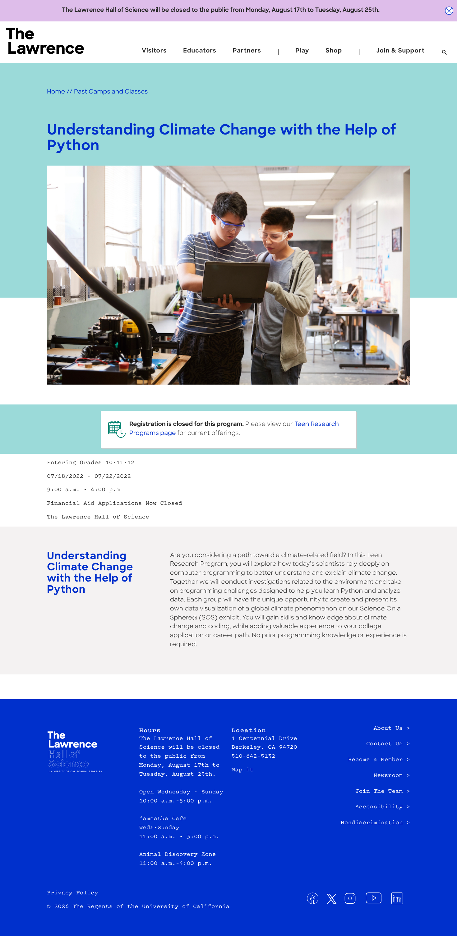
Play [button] (302, 51)
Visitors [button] (154, 51)
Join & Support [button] (400, 51)
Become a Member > (379, 760)
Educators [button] (199, 51)
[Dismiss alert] (449, 10)
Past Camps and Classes (111, 92)
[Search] (444, 53)
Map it (243, 770)
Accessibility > (382, 807)
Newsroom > (391, 775)
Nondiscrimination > (375, 823)
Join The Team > (382, 791)
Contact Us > (388, 744)
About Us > (391, 728)
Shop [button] (333, 51)
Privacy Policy (72, 893)
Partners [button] (247, 51)
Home (56, 92)
